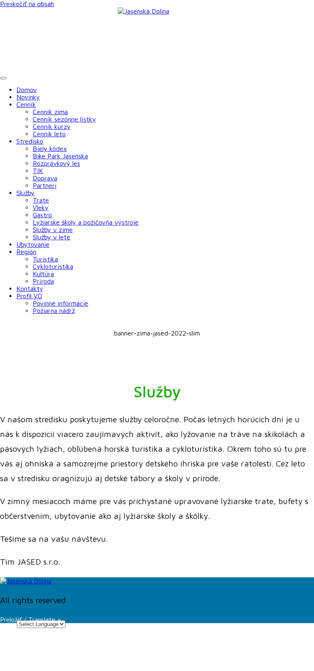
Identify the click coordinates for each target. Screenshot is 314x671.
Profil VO (29, 295)
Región (26, 251)
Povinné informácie (60, 303)
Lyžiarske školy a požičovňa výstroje (86, 222)
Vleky (41, 207)
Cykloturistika (53, 266)
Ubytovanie (32, 244)
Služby (25, 192)
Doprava (45, 178)
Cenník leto (49, 133)
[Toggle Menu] (3, 78)
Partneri (44, 185)
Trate (41, 200)
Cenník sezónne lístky (64, 119)
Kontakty (29, 288)
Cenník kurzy (52, 126)
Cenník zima (50, 111)
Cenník (26, 104)
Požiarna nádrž (54, 310)
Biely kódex (50, 148)
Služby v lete (51, 237)
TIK (38, 170)
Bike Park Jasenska (60, 156)
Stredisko (29, 141)
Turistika (45, 259)
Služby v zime (53, 229)
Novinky (28, 97)
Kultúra (43, 273)
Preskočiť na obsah (27, 3)
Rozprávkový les (56, 163)
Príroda (43, 281)
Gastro (42, 214)
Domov (26, 89)
